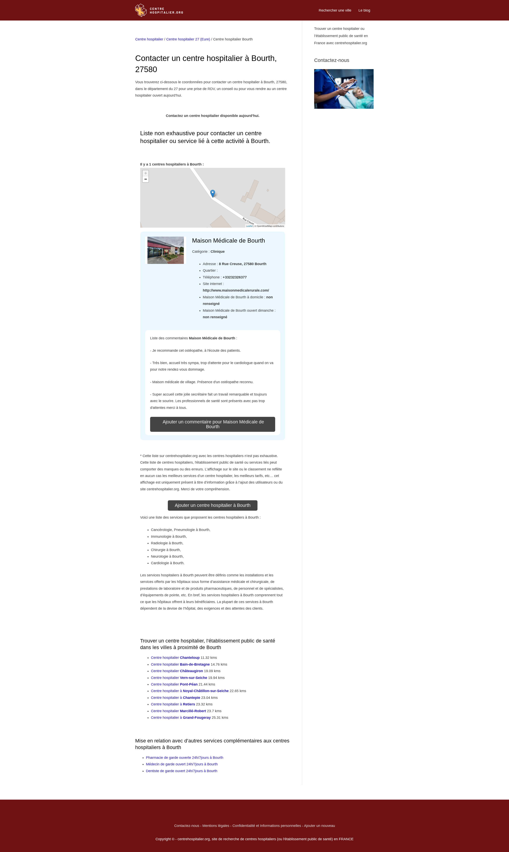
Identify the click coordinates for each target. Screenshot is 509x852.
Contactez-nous (186, 826)
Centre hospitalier (149, 39)
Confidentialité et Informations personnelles (266, 826)
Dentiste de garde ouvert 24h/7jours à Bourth (181, 771)
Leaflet (249, 225)
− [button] (145, 179)
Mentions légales (215, 826)
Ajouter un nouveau (319, 826)
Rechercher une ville (335, 10)
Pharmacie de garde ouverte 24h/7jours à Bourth (184, 758)
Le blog (364, 10)
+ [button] (145, 173)
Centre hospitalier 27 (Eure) (188, 39)
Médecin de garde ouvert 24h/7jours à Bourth (182, 764)
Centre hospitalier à (190, 691)
